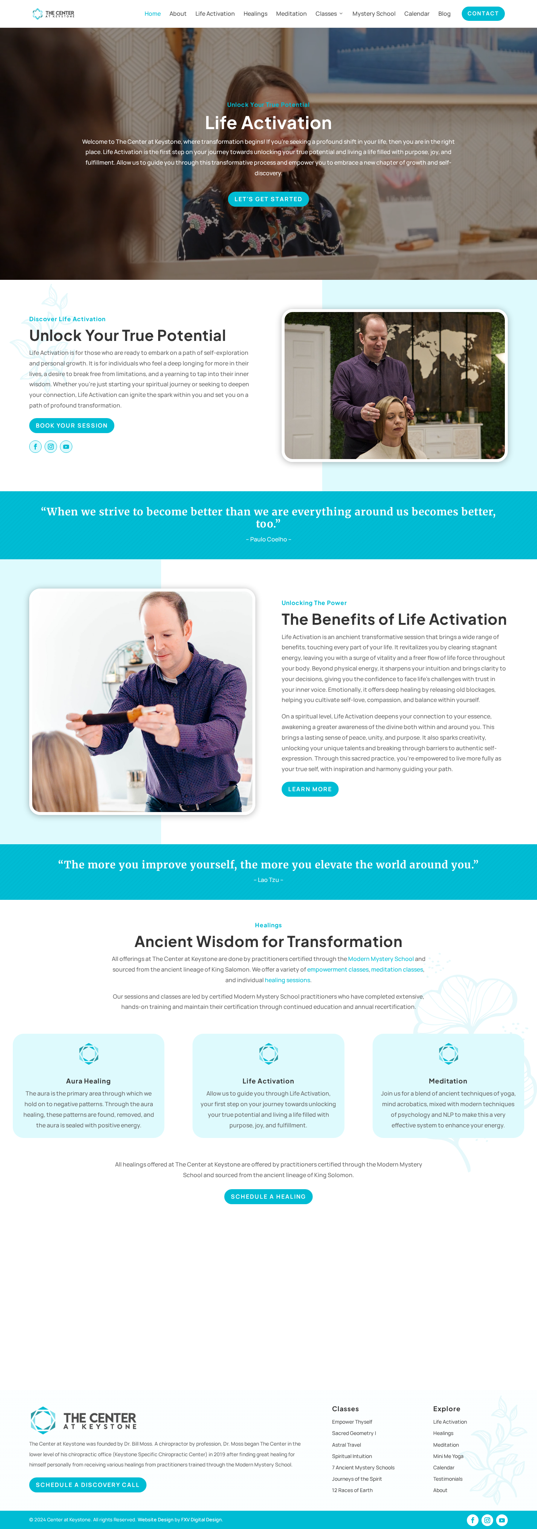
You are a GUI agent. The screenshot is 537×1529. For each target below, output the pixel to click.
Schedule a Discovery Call (88, 1485)
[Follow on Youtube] (66, 446)
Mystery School (374, 14)
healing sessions (287, 980)
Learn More (310, 789)
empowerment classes (338, 969)
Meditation (291, 14)
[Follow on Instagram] (51, 446)
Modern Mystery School (381, 959)
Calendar (417, 14)
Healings (255, 14)
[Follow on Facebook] (35, 446)
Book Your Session (72, 425)
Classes (326, 14)
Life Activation (215, 14)
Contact (483, 13)
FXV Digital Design (201, 1519)
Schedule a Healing (268, 1196)
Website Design (156, 1519)
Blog (444, 14)
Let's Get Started (268, 199)
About (178, 14)
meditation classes (397, 969)
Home (153, 14)
